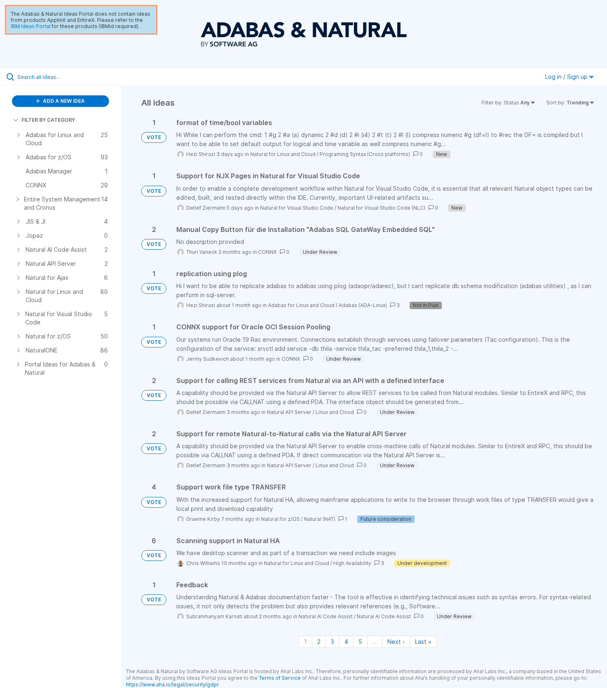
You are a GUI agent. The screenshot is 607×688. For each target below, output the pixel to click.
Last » (423, 641)
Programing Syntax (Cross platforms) (365, 154)
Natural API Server (289, 412)
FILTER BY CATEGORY (48, 120)
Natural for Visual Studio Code (296, 208)
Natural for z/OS (280, 519)
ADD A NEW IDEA (63, 101)
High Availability (352, 563)
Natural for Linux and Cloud (282, 154)
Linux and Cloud (334, 412)
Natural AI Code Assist (326, 616)
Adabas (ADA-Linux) (363, 305)
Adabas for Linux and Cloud (301, 305)
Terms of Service (280, 678)
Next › (396, 641)
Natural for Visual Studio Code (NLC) (381, 208)
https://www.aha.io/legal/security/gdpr (172, 684)
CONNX (267, 252)
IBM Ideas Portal (30, 26)
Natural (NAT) (319, 519)
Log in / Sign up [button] (567, 76)
